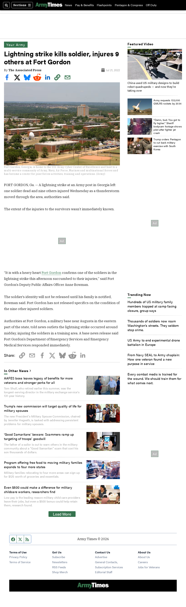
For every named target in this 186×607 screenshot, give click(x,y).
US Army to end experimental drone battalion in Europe (154, 342)
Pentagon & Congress (129, 5)
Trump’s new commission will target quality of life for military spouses (42, 408)
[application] (155, 64)
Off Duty (151, 5)
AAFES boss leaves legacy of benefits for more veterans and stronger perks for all (38, 380)
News (68, 5)
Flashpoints (104, 5)
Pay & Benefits (84, 5)
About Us (144, 557)
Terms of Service (20, 562)
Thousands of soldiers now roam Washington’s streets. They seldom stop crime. (153, 325)
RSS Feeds (59, 567)
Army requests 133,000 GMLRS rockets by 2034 (167, 101)
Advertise (101, 557)
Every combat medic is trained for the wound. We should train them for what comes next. (154, 378)
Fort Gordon (51, 272)
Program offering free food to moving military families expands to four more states (43, 464)
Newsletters (59, 562)
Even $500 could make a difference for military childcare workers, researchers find (38, 489)
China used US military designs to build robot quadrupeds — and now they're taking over (153, 87)
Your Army (15, 44)
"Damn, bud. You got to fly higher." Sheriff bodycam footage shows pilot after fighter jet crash (167, 126)
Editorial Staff (103, 572)
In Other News (16, 370)
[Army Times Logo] (48, 5)
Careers (143, 562)
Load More (62, 514)
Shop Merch (60, 572)
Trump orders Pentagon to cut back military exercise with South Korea (167, 144)
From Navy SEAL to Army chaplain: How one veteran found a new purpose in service (154, 359)
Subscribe (58, 557)
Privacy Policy (18, 557)
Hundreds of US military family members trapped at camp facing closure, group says (152, 306)
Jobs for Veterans (149, 567)
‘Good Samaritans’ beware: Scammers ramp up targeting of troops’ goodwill (39, 436)
